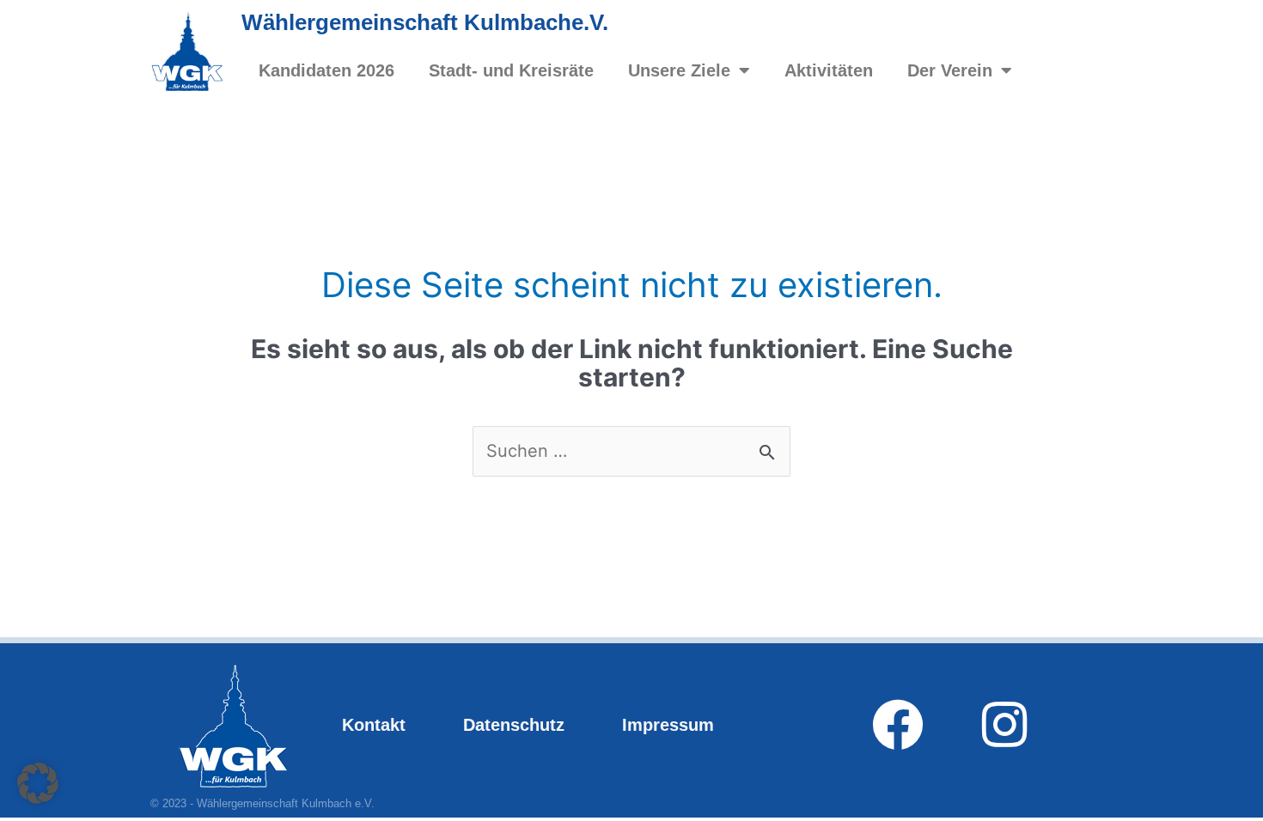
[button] (38, 783)
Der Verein (949, 70)
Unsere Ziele (679, 70)
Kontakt (374, 724)
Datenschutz (513, 724)
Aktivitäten (828, 70)
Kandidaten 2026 (326, 70)
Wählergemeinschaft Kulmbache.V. (424, 22)
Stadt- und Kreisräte (511, 70)
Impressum (668, 724)
